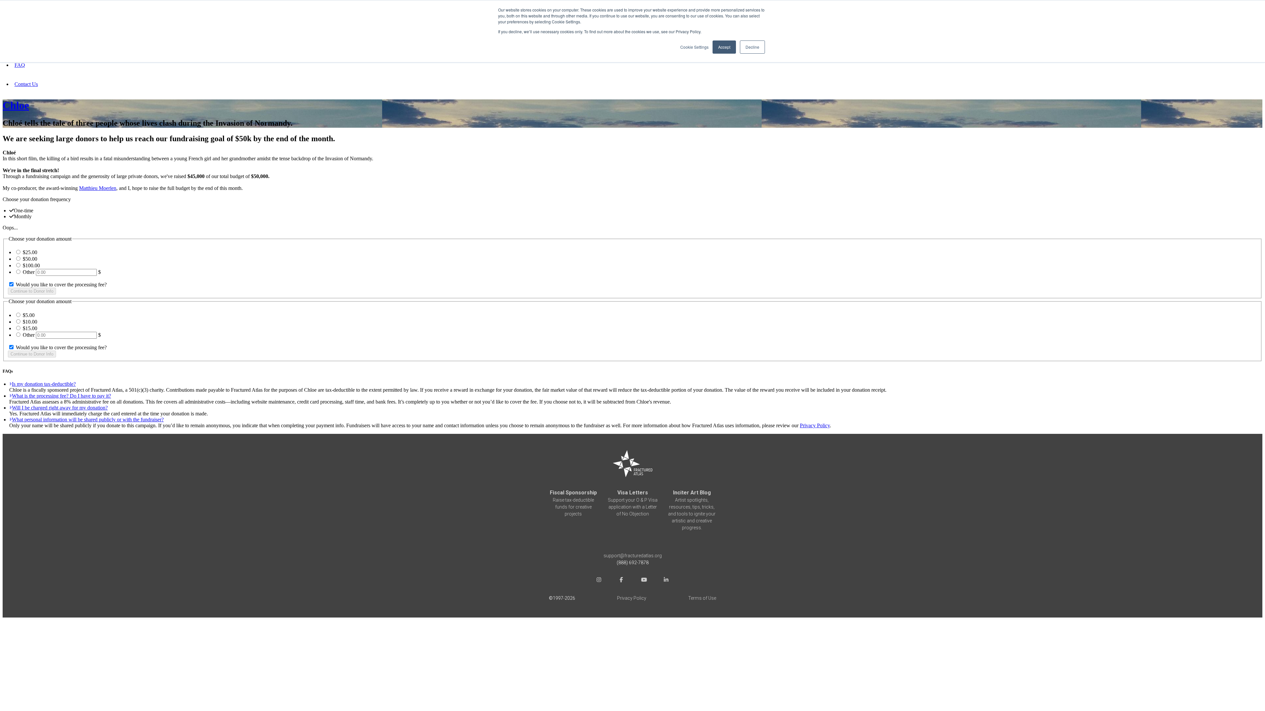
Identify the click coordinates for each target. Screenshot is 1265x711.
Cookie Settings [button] (694, 47)
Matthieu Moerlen (97, 188)
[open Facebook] (621, 580)
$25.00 (30, 252)
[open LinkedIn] (666, 580)
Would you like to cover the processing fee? (60, 284)
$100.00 (31, 265)
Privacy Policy (815, 425)
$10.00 (30, 322)
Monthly (23, 216)
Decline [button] (752, 47)
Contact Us (26, 84)
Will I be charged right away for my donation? (60, 407)
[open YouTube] (643, 580)
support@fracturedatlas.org (633, 555)
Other (29, 272)
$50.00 (30, 259)
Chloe (16, 105)
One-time (23, 210)
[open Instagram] (599, 580)
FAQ (19, 65)
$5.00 (29, 315)
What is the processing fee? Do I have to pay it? (61, 396)
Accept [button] (724, 47)
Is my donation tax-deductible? (44, 384)
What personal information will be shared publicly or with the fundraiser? (88, 419)
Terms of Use (702, 598)
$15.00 (30, 328)
